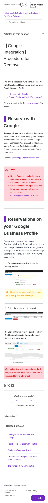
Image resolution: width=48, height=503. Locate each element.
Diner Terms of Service (10, 492)
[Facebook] (5, 385)
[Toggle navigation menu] (30, 2)
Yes (17, 401)
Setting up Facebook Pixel (19, 450)
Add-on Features (31, 13)
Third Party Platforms (12, 16)
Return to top (9, 416)
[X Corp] (8, 385)
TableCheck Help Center (13, 13)
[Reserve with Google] (18, 94)
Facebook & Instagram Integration (22, 444)
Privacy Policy (31, 491)
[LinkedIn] (12, 385)
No (31, 401)
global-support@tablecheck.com (25, 158)
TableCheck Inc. (11, 495)
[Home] (12, 4)
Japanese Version (30, 103)
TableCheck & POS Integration (21, 466)
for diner (23, 4)
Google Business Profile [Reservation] (25, 97)
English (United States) (36, 6)
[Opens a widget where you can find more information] (38, 498)
